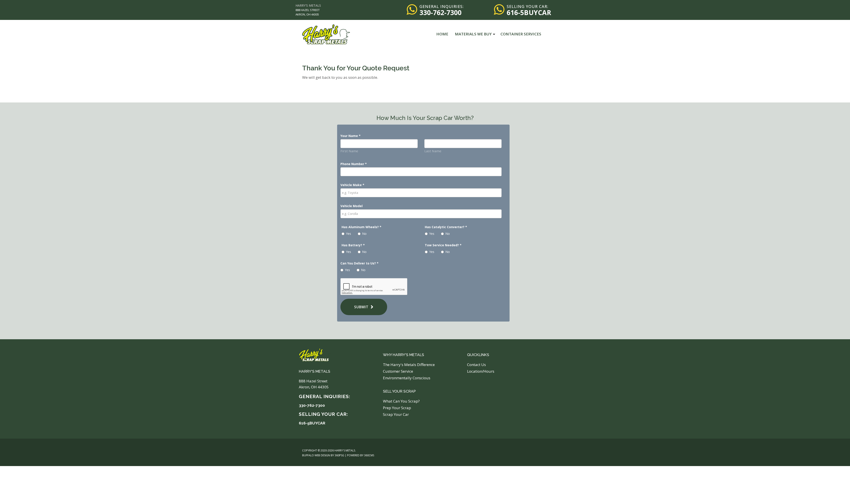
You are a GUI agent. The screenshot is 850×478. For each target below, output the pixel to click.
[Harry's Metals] (326, 34)
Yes (348, 233)
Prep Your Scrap (397, 407)
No (364, 233)
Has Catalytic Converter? (446, 227)
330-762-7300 (440, 12)
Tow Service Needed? (443, 245)
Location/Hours (480, 371)
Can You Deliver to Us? (359, 263)
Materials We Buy (473, 34)
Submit (361, 307)
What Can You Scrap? (401, 401)
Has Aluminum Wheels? (361, 227)
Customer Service (398, 371)
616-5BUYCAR (529, 12)
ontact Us (477, 364)
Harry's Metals (308, 5)
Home (442, 34)
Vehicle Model (351, 206)
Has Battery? (353, 245)
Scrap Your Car (396, 414)
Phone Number (353, 164)
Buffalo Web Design (316, 455)
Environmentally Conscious (406, 377)
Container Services (520, 34)
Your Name (350, 136)
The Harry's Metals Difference (409, 364)
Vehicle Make (352, 185)
